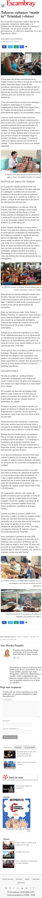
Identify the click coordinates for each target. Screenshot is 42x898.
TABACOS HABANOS (9, 639)
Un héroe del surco (23, 851)
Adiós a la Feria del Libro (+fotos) (26, 763)
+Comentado (29, 747)
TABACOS (35, 637)
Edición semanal (8, 879)
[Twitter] (14, 888)
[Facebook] (10, 888)
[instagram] (26, 888)
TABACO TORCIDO (23, 637)
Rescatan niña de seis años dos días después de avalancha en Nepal (26, 753)
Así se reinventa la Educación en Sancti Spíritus (26, 862)
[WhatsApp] (18, 888)
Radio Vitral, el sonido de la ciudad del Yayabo (26, 843)
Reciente (8, 747)
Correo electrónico (11, 729)
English (27, 879)
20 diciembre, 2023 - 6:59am (10, 41)
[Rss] (6, 888)
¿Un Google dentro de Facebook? (24, 787)
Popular (18, 747)
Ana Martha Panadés (12, 39)
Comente (31, 47)
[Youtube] (22, 888)
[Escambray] (21, 3)
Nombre (6, 721)
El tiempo (19, 879)
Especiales (36, 879)
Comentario (7, 700)
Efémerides (21, 883)
